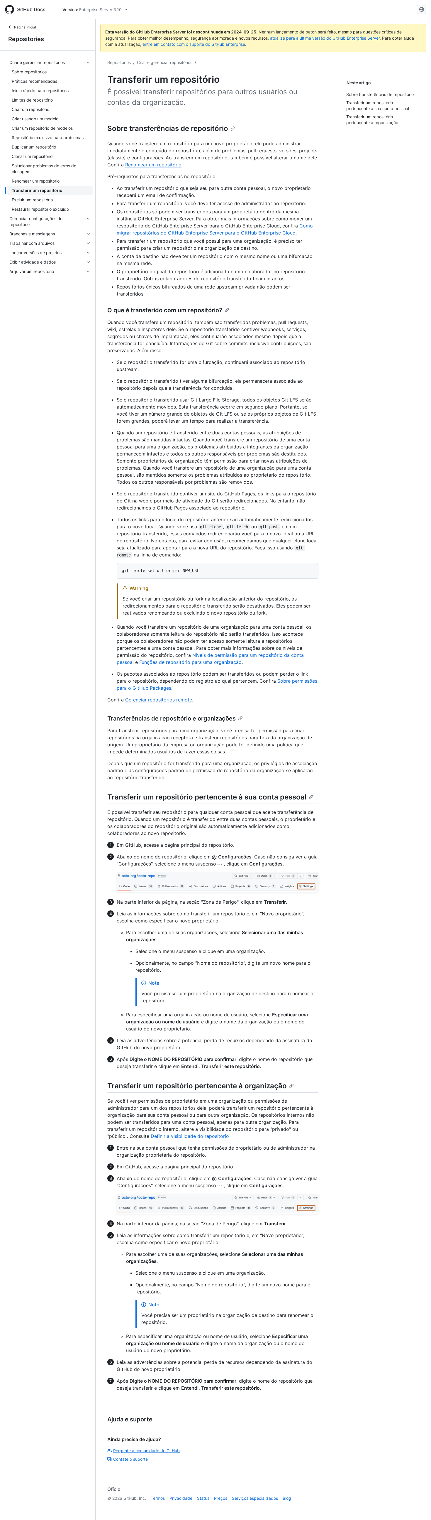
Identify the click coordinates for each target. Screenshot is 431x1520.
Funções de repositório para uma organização (190, 662)
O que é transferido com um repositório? (164, 310)
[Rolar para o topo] (418, 1507)
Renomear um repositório (153, 165)
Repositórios (119, 62)
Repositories (26, 39)
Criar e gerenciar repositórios (164, 62)
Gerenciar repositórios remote (158, 700)
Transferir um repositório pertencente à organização (197, 1086)
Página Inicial (25, 27)
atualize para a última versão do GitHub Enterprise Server (325, 38)
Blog (287, 1498)
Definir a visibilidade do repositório (190, 1136)
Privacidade (180, 1498)
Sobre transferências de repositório (167, 128)
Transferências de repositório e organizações (171, 718)
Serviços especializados (255, 1498)
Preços (220, 1498)
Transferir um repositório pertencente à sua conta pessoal (206, 797)
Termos (158, 1498)
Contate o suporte (130, 1459)
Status (203, 1498)
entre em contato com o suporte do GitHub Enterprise (193, 44)
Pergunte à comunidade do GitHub (146, 1450)
